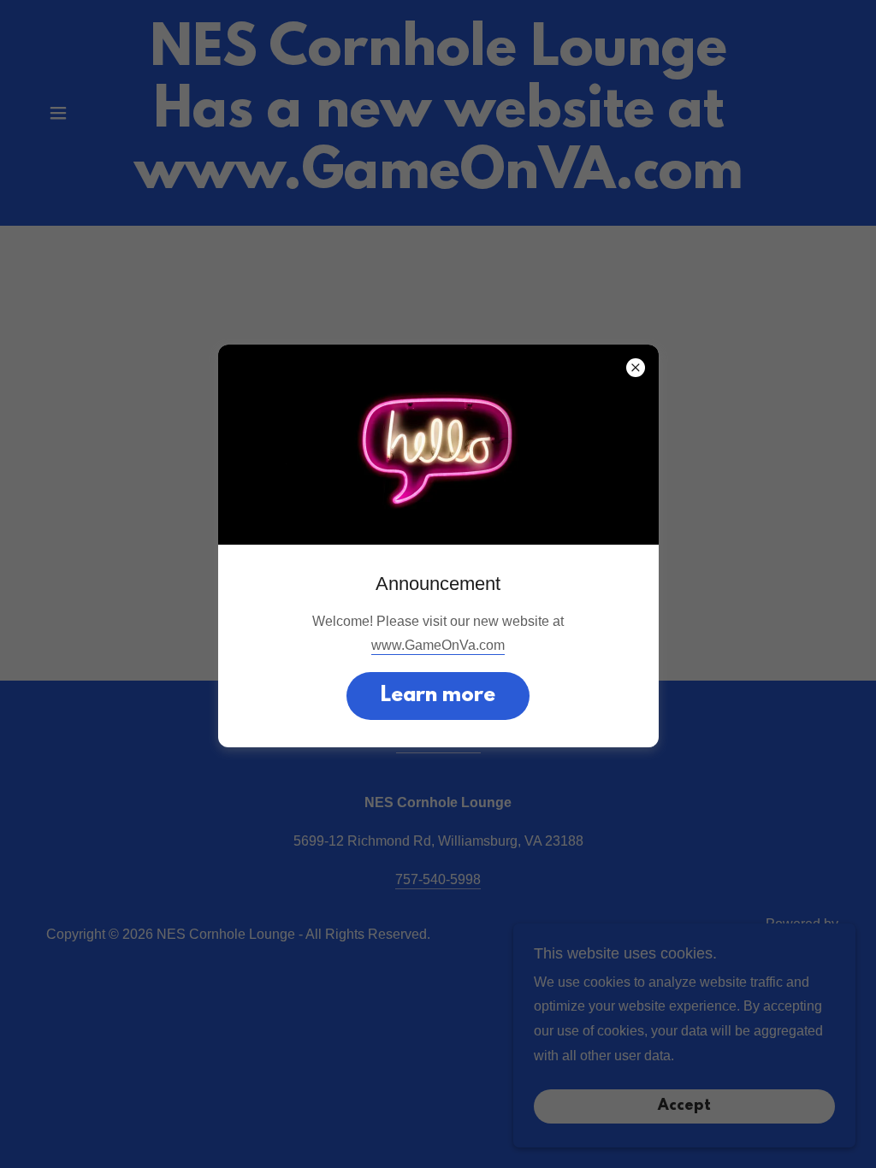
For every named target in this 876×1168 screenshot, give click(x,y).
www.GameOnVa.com (438, 645)
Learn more (438, 696)
